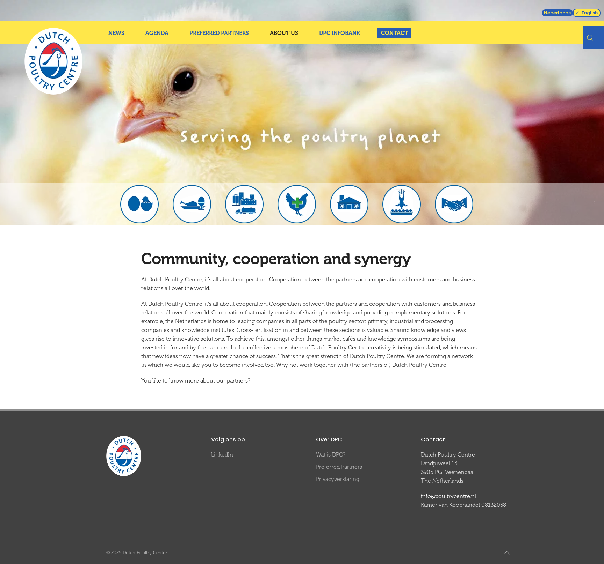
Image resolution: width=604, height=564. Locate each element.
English (590, 12)
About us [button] (284, 33)
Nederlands (557, 12)
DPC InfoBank (339, 33)
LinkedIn (222, 454)
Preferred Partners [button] (219, 33)
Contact (394, 33)
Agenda (156, 33)
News (116, 33)
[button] (507, 552)
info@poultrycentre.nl (448, 496)
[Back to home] (53, 61)
